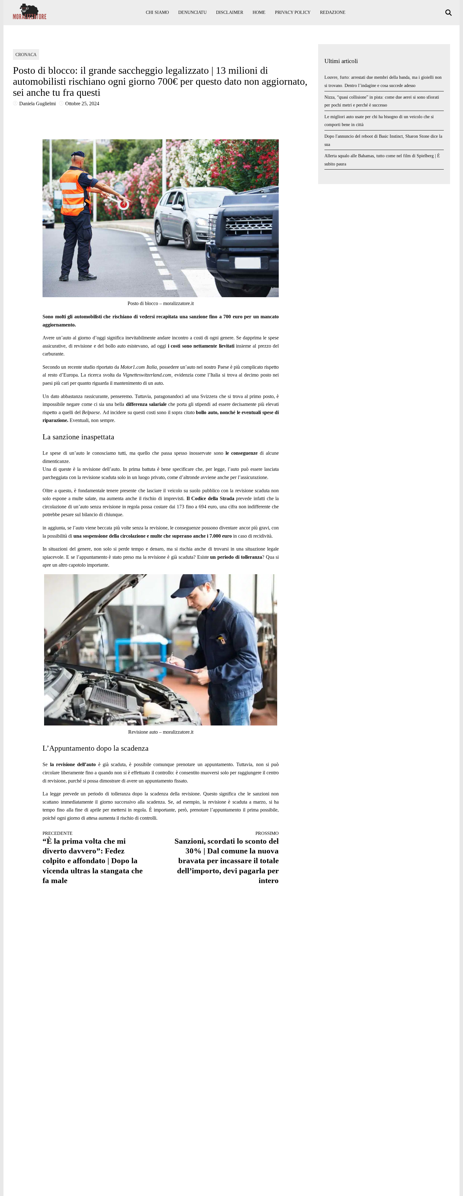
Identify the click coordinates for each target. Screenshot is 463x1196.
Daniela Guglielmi (37, 103)
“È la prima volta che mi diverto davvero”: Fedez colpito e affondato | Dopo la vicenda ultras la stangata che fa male (93, 858)
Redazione (333, 12)
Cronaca (26, 54)
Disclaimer (229, 12)
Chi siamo (157, 12)
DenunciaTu (192, 12)
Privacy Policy (293, 12)
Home (259, 12)
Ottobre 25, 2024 (82, 103)
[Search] (449, 12)
